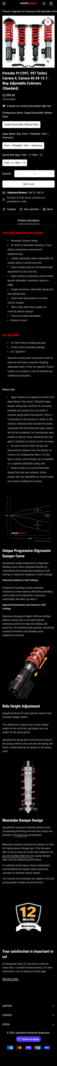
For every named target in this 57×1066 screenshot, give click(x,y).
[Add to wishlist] (47, 22)
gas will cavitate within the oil (17, 855)
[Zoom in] (47, 61)
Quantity (6, 173)
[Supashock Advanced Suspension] (28, 3)
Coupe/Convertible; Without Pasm (21, 124)
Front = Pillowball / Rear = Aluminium (23, 145)
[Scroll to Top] (51, 1049)
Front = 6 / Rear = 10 (14, 162)
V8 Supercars (21, 834)
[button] (51, 3)
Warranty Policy (10, 978)
